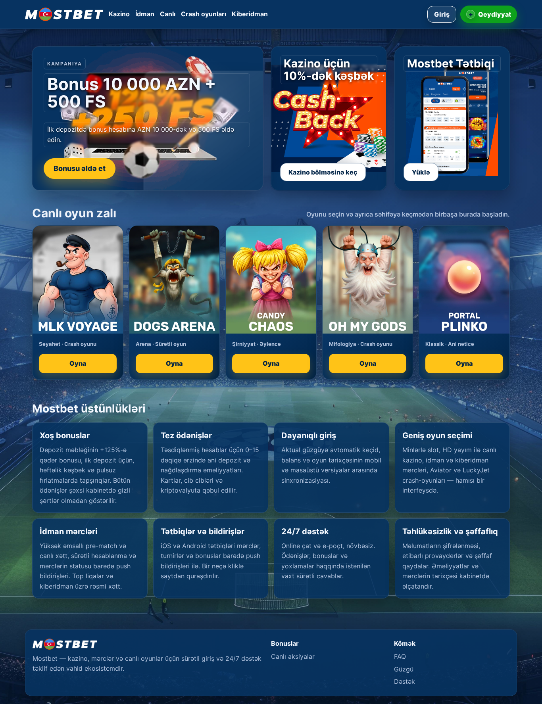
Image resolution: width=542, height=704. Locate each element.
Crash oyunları (203, 14)
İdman (144, 14)
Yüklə (421, 172)
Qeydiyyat (490, 14)
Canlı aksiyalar (293, 656)
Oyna (77, 363)
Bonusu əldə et (80, 168)
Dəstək (404, 681)
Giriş (442, 14)
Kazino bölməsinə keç (322, 172)
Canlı (167, 14)
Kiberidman (250, 14)
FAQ (400, 656)
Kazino (119, 14)
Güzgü (403, 669)
